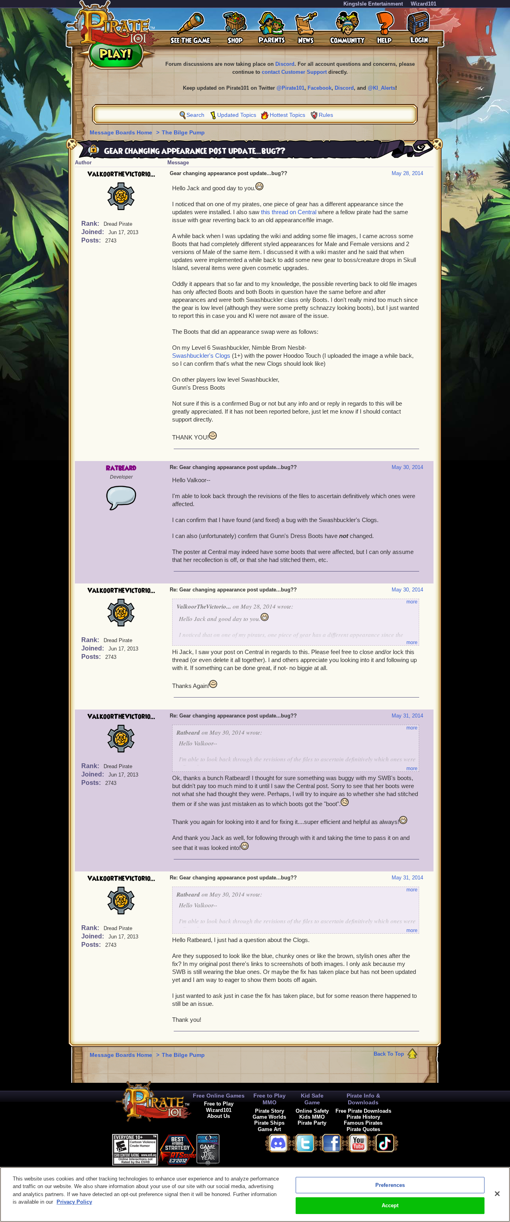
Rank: (91, 223)
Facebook (320, 88)
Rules (326, 115)
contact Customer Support (294, 72)
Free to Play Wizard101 (218, 1107)
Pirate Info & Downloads (363, 1099)
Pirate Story (269, 1111)
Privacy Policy (74, 1202)
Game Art (269, 1129)
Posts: (91, 240)
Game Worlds (269, 1117)
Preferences (390, 1185)
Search (195, 115)
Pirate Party (312, 1123)
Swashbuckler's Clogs (201, 355)
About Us (218, 1116)
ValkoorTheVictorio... (121, 174)
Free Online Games (219, 1095)
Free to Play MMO (269, 1099)
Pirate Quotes (363, 1129)
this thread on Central (288, 212)
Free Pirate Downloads (363, 1111)
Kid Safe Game (312, 1099)
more (412, 602)
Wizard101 (423, 4)
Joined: (93, 232)
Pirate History (363, 1117)
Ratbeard (121, 468)
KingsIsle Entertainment (373, 4)
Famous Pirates (363, 1123)
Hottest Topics (287, 115)
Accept (390, 1205)
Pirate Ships (269, 1123)
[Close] (497, 1193)
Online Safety (312, 1111)
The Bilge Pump (183, 132)
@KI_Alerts (381, 88)
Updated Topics (236, 115)
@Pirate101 (290, 88)
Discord (284, 64)
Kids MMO (312, 1117)
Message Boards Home (122, 132)
